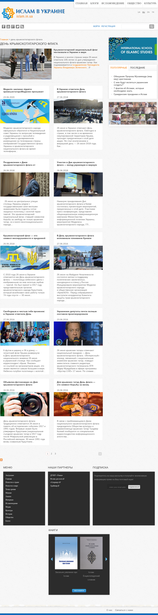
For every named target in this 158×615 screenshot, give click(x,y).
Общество (134, 3)
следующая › (100, 453)
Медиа (8, 507)
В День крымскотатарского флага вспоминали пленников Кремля (75, 236)
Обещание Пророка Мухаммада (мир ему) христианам (133, 77)
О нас (109, 610)
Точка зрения (11, 489)
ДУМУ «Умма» (56, 475)
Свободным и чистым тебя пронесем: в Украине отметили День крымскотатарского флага (24, 314)
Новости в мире (12, 486)
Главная (81, 3)
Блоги (94, 3)
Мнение (9, 493)
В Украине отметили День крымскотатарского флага (71, 90)
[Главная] (33, 13)
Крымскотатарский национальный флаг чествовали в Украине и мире (76, 51)
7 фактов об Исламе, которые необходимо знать (129, 89)
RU (143, 12)
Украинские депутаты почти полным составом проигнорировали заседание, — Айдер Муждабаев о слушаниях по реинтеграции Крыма (77, 315)
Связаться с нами (124, 610)
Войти (96, 26)
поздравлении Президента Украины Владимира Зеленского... (76, 66)
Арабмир (53, 486)
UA (139, 12)
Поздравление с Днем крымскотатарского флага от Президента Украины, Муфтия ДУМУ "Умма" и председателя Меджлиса (23, 166)
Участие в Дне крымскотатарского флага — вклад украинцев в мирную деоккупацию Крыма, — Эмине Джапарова (77, 166)
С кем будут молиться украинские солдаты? (131, 83)
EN (148, 12)
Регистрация (108, 26)
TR (153, 12)
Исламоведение (113, 3)
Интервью (9, 500)
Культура (150, 3)
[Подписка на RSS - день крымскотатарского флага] (1, 460)
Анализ (8, 496)
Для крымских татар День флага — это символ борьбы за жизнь (76, 383)
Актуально (10, 475)
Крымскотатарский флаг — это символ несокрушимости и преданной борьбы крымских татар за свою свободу (24, 239)
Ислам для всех (56, 479)
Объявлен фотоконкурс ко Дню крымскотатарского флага (20, 383)
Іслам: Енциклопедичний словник (91, 576)
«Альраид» (54, 482)
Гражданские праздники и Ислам (130, 94)
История (9, 514)
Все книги (79, 591)
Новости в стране (12, 482)
